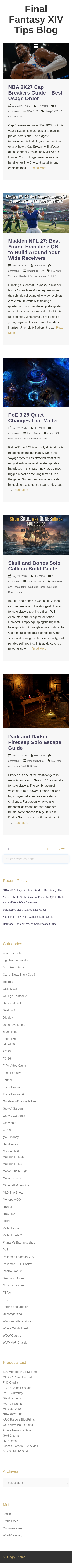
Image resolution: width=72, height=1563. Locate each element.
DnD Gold (32, 766)
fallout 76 (9, 1044)
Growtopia (9, 1122)
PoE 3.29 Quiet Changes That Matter (33, 417)
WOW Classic (12, 1335)
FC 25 (7, 1051)
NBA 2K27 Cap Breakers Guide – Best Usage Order (35, 92)
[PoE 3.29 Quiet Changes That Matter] (36, 381)
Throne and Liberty (15, 1306)
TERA (7, 1292)
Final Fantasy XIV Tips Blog (36, 19)
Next (61, 849)
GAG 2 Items (11, 1435)
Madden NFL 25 (13, 1156)
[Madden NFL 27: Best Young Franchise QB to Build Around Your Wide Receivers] (36, 212)
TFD (6, 1299)
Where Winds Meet (15, 1328)
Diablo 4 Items (12, 1398)
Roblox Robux (12, 1271)
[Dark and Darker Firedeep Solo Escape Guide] (36, 700)
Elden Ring (10, 1031)
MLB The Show (13, 1192)
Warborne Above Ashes (18, 1321)
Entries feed (10, 1521)
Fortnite (8, 1080)
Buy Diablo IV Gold (15, 1451)
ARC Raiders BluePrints (19, 1419)
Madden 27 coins (28, 276)
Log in (7, 1513)
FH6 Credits (11, 1382)
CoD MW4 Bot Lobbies (18, 1424)
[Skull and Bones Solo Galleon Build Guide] (36, 534)
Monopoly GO (12, 1199)
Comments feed (13, 1528)
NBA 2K (8, 1206)
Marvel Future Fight (15, 1171)
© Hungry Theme (14, 1557)
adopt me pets (12, 953)
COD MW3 (10, 989)
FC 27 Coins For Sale (17, 1387)
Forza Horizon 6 (13, 1094)
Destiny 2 (9, 1010)
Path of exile (33, 433)
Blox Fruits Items (14, 967)
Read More (39, 168)
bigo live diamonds (15, 960)
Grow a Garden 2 (14, 1115)
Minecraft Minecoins (16, 1185)
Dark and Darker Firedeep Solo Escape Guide (34, 742)
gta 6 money (11, 1137)
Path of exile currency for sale (30, 438)
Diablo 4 (8, 1017)
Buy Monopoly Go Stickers (20, 1371)
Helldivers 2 (10, 1144)
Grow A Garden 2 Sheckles (20, 1446)
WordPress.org (12, 1535)
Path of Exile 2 (12, 1235)
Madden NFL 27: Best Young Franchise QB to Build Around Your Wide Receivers (34, 249)
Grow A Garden (13, 1108)
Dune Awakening (14, 1024)
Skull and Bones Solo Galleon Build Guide (34, 566)
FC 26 (7, 1058)
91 (46, 849)
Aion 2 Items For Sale (17, 1430)
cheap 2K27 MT (53, 111)
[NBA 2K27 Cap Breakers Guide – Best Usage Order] (36, 60)
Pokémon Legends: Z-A (18, 1256)
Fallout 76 (9, 1038)
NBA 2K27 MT (16, 116)
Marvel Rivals (12, 1178)
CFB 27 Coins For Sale (18, 1377)
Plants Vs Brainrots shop (19, 1242)
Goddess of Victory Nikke (19, 1101)
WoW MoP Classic (15, 1342)
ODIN (6, 1221)
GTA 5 (7, 1129)
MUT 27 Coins (12, 1403)
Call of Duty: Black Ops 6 (19, 974)
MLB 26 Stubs (12, 1409)
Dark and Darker (35, 760)
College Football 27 (16, 996)
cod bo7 (8, 981)
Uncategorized (12, 1314)
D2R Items (10, 1440)
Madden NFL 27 (35, 271)
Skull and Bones (35, 581)
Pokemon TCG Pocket (17, 1264)
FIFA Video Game (14, 1065)
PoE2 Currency (13, 1393)
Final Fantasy (12, 1072)
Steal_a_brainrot (14, 1285)
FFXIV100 (42, 106)
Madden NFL (11, 1151)
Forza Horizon (12, 1087)
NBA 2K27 (32, 111)
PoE (5, 1249)
